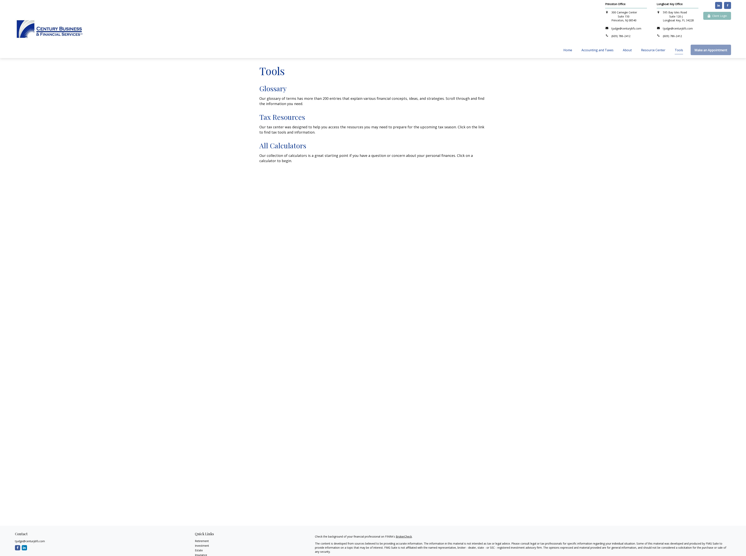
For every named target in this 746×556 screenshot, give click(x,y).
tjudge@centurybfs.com (30, 541)
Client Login (719, 16)
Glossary (273, 88)
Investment (202, 545)
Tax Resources (282, 117)
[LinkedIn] (718, 5)
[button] (568, 50)
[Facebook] (727, 5)
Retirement (202, 541)
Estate (199, 550)
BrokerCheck (404, 536)
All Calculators (282, 145)
